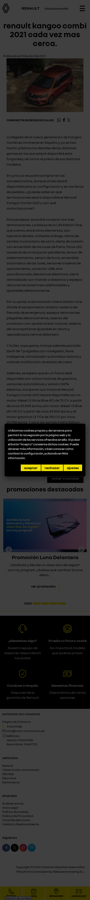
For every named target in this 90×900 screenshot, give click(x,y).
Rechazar (52, 468)
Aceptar (31, 468)
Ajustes (73, 468)
